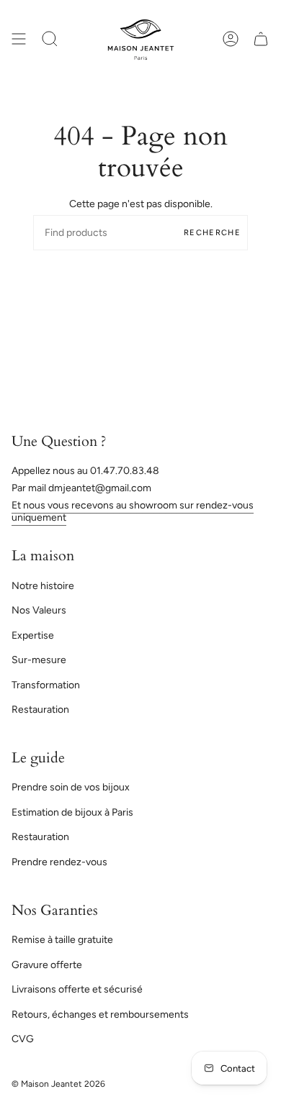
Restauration (40, 709)
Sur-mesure (39, 660)
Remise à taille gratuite (62, 940)
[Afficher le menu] (19, 38)
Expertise (33, 635)
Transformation (46, 685)
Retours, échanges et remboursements (100, 1014)
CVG (23, 1039)
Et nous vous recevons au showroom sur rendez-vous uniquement (133, 511)
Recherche (212, 232)
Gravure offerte (47, 965)
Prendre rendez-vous (59, 862)
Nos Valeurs (39, 610)
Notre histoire (43, 586)
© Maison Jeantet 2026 (58, 1084)
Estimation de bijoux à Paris (72, 812)
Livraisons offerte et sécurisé (77, 989)
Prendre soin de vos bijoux (71, 787)
